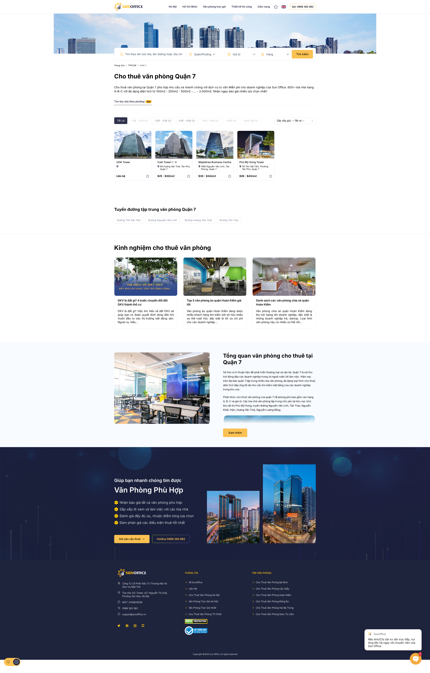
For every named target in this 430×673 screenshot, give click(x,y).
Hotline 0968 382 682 (171, 539)
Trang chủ (119, 65)
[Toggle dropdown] (214, 54)
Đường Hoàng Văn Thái (198, 220)
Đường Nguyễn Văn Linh (162, 220)
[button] (122, 54)
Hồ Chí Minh (189, 6)
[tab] (133, 102)
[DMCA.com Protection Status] (196, 621)
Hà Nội (173, 6)
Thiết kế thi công (241, 6)
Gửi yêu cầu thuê (129, 539)
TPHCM (132, 65)
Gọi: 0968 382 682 (303, 6)
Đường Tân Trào (229, 220)
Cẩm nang (263, 6)
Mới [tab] (148, 101)
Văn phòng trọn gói (214, 6)
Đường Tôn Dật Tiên (129, 220)
